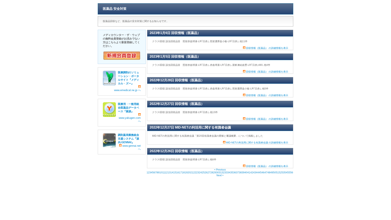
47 (266, 172)
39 (243, 172)
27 (209, 172)
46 (263, 172)
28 (211, 172)
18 (183, 172)
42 (251, 172)
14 (171, 172)
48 (268, 172)
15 (174, 172)
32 (223, 172)
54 (285, 172)
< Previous (220, 169)
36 (234, 172)
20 (189, 172)
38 (240, 172)
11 (163, 172)
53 (283, 172)
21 (191, 172)
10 (160, 172)
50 (274, 172)
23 (197, 172)
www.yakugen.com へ (130, 119)
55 (288, 172)
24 (200, 172)
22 (194, 172)
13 (169, 172)
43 (254, 172)
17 (180, 172)
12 (166, 172)
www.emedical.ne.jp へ (127, 90)
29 (214, 172)
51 (277, 172)
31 (220, 172)
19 (186, 172)
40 (246, 172)
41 (248, 172)
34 (228, 172)
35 (231, 172)
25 (203, 172)
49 (271, 172)
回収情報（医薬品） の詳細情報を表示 (267, 48)
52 (280, 172)
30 (217, 172)
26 (206, 172)
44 (257, 172)
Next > (220, 175)
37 (237, 172)
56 (291, 172)
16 (177, 172)
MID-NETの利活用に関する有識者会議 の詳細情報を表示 (257, 142)
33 (226, 172)
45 (260, 172)
